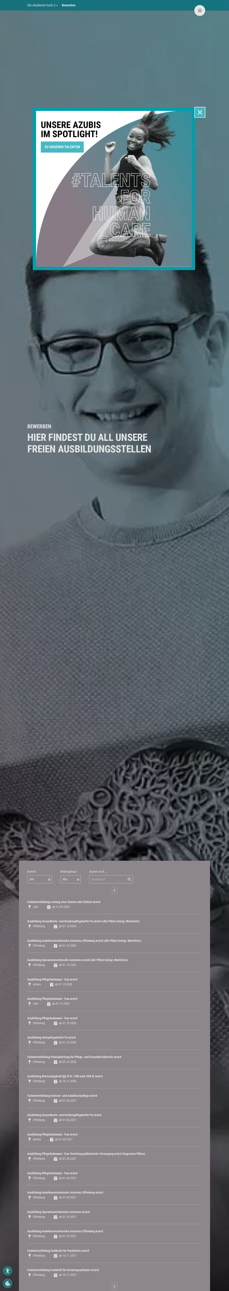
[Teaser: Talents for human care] (114, 188)
